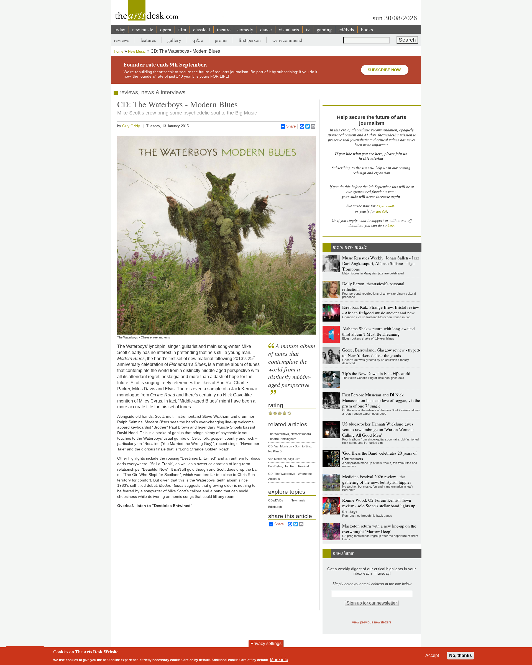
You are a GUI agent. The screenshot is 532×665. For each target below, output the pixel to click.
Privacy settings (266, 643)
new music (142, 29)
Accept (432, 655)
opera (165, 29)
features (148, 40)
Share (291, 126)
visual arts (289, 29)
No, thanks (460, 655)
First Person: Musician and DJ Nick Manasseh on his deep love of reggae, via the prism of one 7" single (381, 400)
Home (118, 51)
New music (298, 500)
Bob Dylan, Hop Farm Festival (288, 466)
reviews (121, 40)
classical (201, 29)
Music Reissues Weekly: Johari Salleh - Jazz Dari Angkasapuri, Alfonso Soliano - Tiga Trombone (380, 263)
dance (266, 29)
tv (308, 29)
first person (250, 40)
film (182, 29)
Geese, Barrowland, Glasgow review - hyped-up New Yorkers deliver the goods (381, 352)
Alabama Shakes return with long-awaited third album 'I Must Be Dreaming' (378, 331)
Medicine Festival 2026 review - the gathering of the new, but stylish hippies (376, 479)
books (367, 29)
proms (221, 40)
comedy (245, 29)
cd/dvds (346, 29)
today (119, 29)
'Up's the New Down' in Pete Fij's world (376, 373)
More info (279, 659)
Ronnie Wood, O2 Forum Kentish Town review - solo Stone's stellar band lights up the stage (378, 505)
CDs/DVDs (275, 500)
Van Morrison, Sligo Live (284, 458)
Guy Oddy (131, 126)
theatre (224, 29)
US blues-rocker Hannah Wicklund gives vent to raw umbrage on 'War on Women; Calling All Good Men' (378, 429)
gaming (324, 29)
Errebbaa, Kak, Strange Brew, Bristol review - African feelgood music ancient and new (380, 309)
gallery (174, 40)
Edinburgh (275, 506)
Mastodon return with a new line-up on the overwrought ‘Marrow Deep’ (379, 528)
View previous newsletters (371, 622)
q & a (198, 40)
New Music (137, 51)
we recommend (287, 40)
